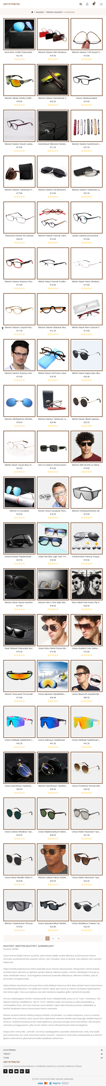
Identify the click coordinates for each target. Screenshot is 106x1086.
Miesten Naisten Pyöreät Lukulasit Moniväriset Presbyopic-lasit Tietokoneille (53, 236)
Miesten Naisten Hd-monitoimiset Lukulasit (53, 190)
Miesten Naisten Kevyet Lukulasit (19, 144)
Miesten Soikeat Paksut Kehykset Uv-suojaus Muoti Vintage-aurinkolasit (53, 877)
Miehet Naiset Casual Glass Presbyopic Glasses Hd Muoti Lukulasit (19, 465)
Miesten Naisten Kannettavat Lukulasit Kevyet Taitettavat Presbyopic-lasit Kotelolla (86, 144)
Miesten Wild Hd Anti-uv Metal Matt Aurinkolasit (86, 465)
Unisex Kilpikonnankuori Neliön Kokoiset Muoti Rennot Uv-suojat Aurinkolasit (53, 832)
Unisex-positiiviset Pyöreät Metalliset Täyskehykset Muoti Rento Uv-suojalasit (86, 786)
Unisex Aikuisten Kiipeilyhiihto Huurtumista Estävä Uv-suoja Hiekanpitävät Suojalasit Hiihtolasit (53, 694)
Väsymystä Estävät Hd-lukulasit (19, 236)
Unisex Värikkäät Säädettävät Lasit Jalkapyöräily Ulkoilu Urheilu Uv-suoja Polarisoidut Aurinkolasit (86, 740)
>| (58, 938)
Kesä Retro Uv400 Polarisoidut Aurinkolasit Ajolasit (19, 52)
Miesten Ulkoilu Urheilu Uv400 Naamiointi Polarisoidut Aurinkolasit (19, 98)
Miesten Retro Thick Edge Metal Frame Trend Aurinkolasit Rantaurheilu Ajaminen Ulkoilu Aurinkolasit (53, 602)
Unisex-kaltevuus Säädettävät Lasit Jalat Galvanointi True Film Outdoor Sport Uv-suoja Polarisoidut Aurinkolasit (53, 740)
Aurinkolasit (69, 12)
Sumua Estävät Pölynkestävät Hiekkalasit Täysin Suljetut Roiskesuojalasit (19, 556)
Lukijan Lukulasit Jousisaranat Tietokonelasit (86, 236)
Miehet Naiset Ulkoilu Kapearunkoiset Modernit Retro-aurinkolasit (86, 419)
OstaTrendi (44, 1079)
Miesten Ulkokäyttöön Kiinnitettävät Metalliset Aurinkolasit (19, 419)
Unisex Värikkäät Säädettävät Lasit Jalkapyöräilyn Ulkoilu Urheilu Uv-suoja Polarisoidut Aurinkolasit (19, 740)
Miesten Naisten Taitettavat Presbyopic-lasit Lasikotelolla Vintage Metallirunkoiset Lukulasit (19, 190)
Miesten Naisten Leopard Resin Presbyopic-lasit (19, 327)
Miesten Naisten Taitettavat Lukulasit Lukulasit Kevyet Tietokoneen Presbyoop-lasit (53, 419)
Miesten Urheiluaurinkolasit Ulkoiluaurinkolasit (86, 511)
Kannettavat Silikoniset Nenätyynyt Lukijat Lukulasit (53, 144)
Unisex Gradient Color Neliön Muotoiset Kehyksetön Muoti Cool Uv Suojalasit (86, 648)
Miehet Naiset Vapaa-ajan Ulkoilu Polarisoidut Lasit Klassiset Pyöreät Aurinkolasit (86, 373)
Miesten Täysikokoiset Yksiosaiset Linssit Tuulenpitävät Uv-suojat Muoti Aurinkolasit (19, 923)
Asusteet (40, 12)
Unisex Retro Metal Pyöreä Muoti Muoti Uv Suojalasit (53, 648)
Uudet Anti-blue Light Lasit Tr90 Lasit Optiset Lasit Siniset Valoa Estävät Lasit (53, 556)
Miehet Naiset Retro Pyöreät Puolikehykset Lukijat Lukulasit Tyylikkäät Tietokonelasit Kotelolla (86, 327)
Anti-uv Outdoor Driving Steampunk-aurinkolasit (53, 465)
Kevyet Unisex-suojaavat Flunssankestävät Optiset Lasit (53, 511)
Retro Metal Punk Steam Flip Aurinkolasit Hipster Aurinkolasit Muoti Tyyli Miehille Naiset (86, 602)
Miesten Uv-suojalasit (19, 511)
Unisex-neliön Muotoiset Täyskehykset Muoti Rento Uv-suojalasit (86, 877)
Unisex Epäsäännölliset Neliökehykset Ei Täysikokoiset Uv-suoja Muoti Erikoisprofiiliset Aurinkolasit (53, 923)
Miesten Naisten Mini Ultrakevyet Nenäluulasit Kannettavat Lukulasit (53, 52)
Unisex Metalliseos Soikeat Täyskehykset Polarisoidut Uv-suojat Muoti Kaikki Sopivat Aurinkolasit (86, 923)
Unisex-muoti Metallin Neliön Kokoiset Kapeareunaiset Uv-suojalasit (19, 877)
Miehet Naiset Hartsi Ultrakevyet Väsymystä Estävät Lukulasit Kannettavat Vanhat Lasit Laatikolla (86, 281)
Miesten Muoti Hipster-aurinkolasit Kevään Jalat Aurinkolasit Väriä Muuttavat (19, 602)
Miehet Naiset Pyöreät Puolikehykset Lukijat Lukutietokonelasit (53, 281)
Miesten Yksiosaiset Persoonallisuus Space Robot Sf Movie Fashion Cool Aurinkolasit (19, 694)
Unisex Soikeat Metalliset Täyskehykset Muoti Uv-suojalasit (19, 832)
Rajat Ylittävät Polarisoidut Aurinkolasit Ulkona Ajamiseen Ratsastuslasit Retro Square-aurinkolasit (19, 648)
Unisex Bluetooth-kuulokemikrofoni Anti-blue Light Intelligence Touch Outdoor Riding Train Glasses (86, 694)
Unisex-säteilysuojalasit (86, 98)
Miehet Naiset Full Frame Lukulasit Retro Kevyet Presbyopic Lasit (53, 373)
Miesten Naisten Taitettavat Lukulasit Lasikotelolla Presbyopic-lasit (86, 190)
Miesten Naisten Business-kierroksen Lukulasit (19, 373)
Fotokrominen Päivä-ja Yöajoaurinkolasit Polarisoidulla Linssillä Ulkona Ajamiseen (86, 556)
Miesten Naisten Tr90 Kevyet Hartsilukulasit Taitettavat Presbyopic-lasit (86, 52)
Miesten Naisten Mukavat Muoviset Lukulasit (53, 327)
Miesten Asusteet (54, 12)
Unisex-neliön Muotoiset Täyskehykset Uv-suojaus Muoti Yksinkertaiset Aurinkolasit (86, 832)
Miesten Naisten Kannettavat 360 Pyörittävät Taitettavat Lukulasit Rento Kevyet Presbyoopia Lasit (53, 98)
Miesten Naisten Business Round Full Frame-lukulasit (19, 281)
